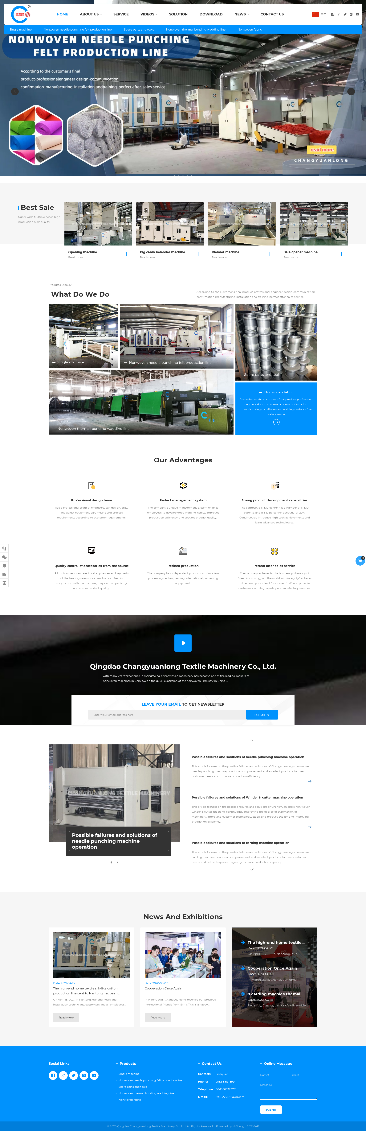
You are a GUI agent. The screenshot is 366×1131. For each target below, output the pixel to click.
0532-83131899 (225, 1081)
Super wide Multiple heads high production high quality (39, 219)
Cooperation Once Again (163, 988)
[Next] (351, 91)
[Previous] (15, 91)
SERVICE (121, 14)
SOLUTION (178, 14)
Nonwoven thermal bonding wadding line (196, 29)
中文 (323, 14)
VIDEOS (147, 14)
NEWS (240, 14)
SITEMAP (253, 1126)
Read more (75, 257)
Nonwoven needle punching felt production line (78, 29)
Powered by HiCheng (230, 1126)
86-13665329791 (226, 1089)
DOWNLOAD (211, 14)
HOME (62, 14)
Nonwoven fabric (250, 29)
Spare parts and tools (139, 29)
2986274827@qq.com (230, 1097)
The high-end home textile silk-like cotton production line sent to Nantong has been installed (85, 993)
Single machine (21, 29)
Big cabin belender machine (162, 252)
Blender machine (225, 252)
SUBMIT (259, 715)
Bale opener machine (300, 252)
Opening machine (82, 252)
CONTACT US (272, 14)
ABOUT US (89, 14)
